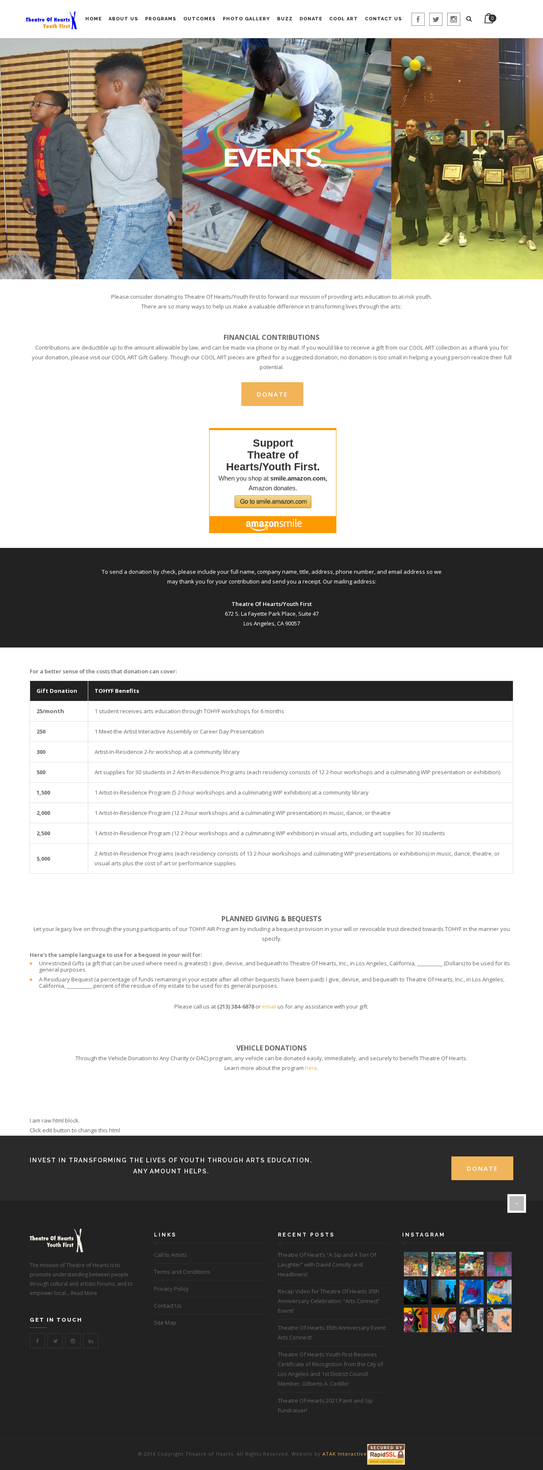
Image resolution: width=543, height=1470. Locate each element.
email (269, 1006)
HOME (93, 19)
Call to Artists (170, 1255)
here (311, 1068)
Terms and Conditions (182, 1271)
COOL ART (343, 19)
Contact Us (168, 1305)
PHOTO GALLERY (246, 19)
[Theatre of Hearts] (50, 19)
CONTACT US (383, 19)
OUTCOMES (199, 19)
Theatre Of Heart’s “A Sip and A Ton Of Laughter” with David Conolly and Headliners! (327, 1264)
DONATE (310, 19)
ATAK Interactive (344, 1454)
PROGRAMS (160, 19)
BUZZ (285, 19)
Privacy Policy (171, 1288)
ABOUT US (123, 19)
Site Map (165, 1322)
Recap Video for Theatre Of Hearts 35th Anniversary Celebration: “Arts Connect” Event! (329, 1300)
